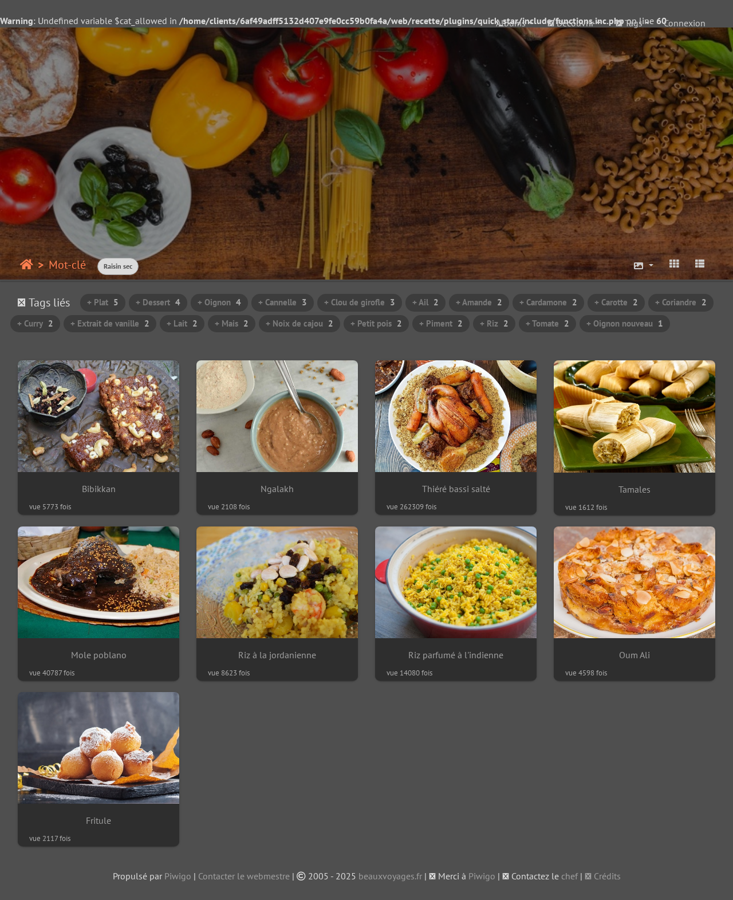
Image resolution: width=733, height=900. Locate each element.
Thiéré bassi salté (456, 489)
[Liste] (700, 263)
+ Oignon (219, 302)
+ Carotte (616, 302)
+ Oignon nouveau (624, 323)
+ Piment (441, 323)
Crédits (606, 876)
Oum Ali (634, 655)
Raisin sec (118, 266)
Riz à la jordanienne (277, 655)
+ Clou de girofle (359, 302)
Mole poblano (99, 655)
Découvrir (574, 23)
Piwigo (177, 876)
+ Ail (425, 302)
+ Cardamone (548, 302)
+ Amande (479, 302)
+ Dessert (158, 302)
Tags (632, 23)
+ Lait (182, 323)
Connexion (685, 23)
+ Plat (103, 302)
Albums (511, 23)
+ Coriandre (681, 302)
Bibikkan (99, 489)
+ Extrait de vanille (109, 323)
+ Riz (494, 323)
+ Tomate (547, 323)
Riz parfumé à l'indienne (455, 655)
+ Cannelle (282, 302)
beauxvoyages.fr (390, 876)
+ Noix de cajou (299, 323)
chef (569, 876)
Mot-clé (67, 264)
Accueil (26, 264)
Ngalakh (277, 489)
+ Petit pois (376, 323)
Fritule (98, 820)
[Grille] (674, 263)
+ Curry (35, 323)
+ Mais (232, 323)
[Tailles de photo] (643, 265)
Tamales (634, 489)
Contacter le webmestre (244, 876)
